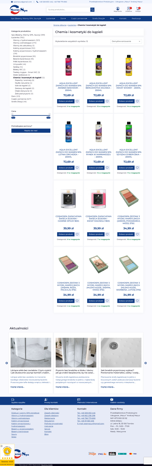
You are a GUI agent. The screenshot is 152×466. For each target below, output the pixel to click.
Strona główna (59, 25)
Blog (112, 18)
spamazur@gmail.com (23, 2)
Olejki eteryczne (22, 91)
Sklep (13, 437)
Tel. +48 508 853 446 (86, 413)
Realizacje (136, 18)
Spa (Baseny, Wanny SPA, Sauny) (26, 18)
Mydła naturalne (22, 83)
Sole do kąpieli (21, 85)
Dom (63, 18)
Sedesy (16, 67)
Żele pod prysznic (22, 93)
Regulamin (49, 421)
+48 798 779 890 (60, 2)
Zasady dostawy (51, 415)
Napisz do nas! (30, 130)
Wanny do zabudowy (22, 45)
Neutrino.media (46, 465)
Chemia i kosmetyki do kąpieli (27, 77)
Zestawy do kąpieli (23, 88)
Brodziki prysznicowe (22, 56)
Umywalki (17, 64)
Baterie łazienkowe (21, 59)
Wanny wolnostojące (22, 43)
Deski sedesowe (20, 75)
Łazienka (50, 18)
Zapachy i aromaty (23, 80)
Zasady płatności (51, 413)
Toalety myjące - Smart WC (25, 72)
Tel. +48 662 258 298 (86, 415)
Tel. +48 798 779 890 (86, 418)
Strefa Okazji (98, 18)
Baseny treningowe (19, 431)
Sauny (14, 434)
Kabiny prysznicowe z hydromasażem (30, 51)
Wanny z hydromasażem (24, 40)
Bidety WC (18, 69)
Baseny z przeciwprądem (22, 429)
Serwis (47, 429)
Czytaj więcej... (17, 387)
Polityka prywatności (53, 423)
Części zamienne (79, 18)
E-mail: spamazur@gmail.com (90, 423)
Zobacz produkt (66, 101)
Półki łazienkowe (20, 61)
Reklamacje (49, 418)
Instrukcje (48, 426)
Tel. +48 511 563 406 (85, 421)
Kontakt (122, 18)
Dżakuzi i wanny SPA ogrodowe (25, 413)
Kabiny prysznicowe (22, 48)
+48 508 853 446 (46, 2)
